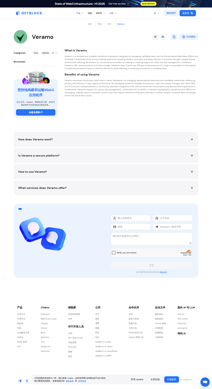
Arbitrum (45, 337)
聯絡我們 (171, 13)
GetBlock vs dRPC (103, 355)
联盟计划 (133, 323)
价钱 (19, 328)
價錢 (90, 13)
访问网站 (191, 36)
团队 (97, 318)
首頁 (90, 24)
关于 (97, 314)
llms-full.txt (183, 318)
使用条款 (82, 381)
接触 (97, 328)
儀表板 (185, 13)
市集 (99, 24)
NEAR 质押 (22, 342)
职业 (97, 332)
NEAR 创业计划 (135, 332)
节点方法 (72, 347)
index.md (182, 323)
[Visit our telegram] (20, 381)
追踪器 (20, 323)
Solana (44, 328)
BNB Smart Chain (49, 318)
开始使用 (72, 342)
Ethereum (45, 314)
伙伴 (70, 318)
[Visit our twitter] (27, 381)
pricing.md (182, 328)
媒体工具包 (134, 318)
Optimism (45, 351)
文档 (70, 333)
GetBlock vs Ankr (103, 342)
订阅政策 (159, 328)
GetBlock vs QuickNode (106, 351)
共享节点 (21, 314)
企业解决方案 (23, 332)
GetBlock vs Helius (103, 346)
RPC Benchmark (75, 337)
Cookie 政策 (160, 323)
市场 (131, 314)
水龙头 (20, 337)
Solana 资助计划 (136, 337)
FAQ (97, 337)
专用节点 (21, 318)
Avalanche (45, 346)
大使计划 (133, 328)
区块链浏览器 (74, 314)
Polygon (44, 323)
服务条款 (159, 314)
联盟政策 (159, 332)
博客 (97, 323)
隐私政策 (163, 272)
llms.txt (181, 314)
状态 (70, 356)
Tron (43, 342)
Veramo (120, 24)
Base (43, 332)
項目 (109, 24)
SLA (19, 346)
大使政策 (159, 337)
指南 (70, 351)
